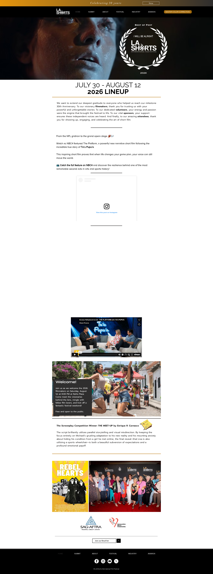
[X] (116, 561)
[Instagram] (103, 561)
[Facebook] (96, 561)
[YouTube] (109, 561)
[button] (91, 11)
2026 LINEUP (108, 92)
